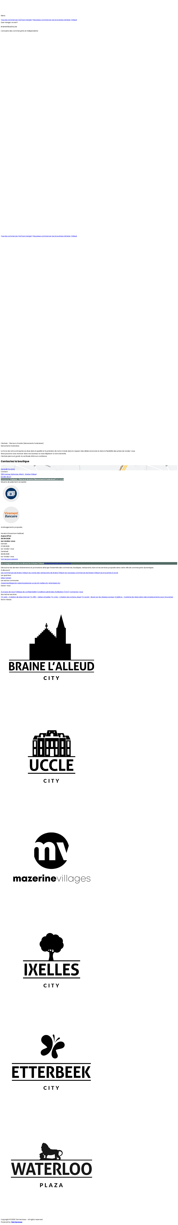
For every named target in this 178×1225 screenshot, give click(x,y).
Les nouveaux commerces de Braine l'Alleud (82, 573)
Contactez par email (32, 479)
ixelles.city (44, 583)
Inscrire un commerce (10, 589)
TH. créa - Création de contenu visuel (66, 597)
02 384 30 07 (6, 477)
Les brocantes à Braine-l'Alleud (64, 20)
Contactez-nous (76, 592)
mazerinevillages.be (9, 583)
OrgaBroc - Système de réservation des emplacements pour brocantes (144, 597)
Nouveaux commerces (42, 20)
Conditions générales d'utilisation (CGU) (53, 592)
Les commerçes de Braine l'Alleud (14, 573)
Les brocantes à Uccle (109, 573)
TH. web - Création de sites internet (15, 597)
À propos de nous (8, 592)
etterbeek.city (54, 583)
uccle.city (36, 583)
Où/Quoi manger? (25, 20)
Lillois (3, 578)
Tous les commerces (9, 20)
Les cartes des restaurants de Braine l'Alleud (46, 573)
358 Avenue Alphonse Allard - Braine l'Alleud (18, 474)
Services (5, 440)
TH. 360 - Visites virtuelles (40, 597)
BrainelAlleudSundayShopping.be (57, 563)
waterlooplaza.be (24, 583)
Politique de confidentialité (26, 592)
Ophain (8, 578)
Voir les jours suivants (9, 559)
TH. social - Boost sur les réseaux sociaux (97, 597)
